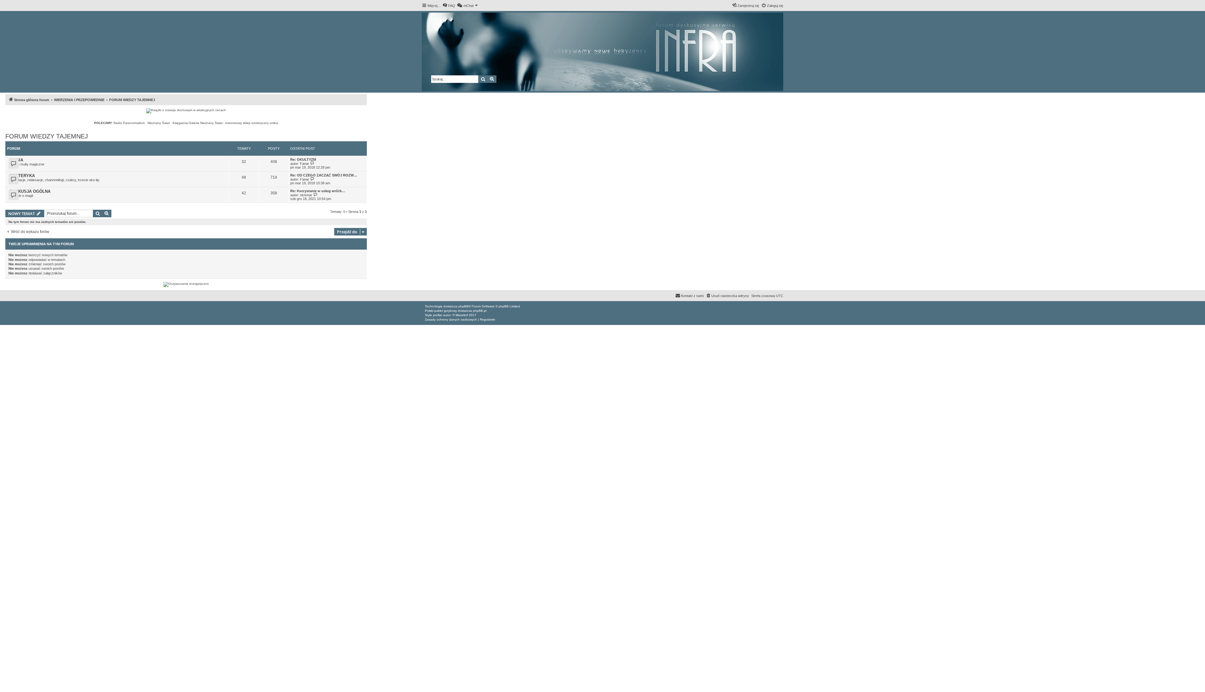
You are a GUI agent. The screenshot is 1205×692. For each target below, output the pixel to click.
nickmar (306, 195)
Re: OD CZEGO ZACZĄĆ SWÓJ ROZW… (323, 175)
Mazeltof (462, 315)
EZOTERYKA (22, 175)
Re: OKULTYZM (303, 159)
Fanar (304, 163)
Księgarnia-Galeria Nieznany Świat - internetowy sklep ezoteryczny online (225, 123)
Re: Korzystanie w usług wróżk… (317, 191)
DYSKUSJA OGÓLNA (30, 191)
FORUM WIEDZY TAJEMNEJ (46, 136)
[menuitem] (448, 5)
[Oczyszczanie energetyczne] (186, 284)
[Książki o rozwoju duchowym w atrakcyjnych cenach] (186, 110)
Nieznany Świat (158, 123)
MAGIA (16, 160)
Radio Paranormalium (129, 123)
